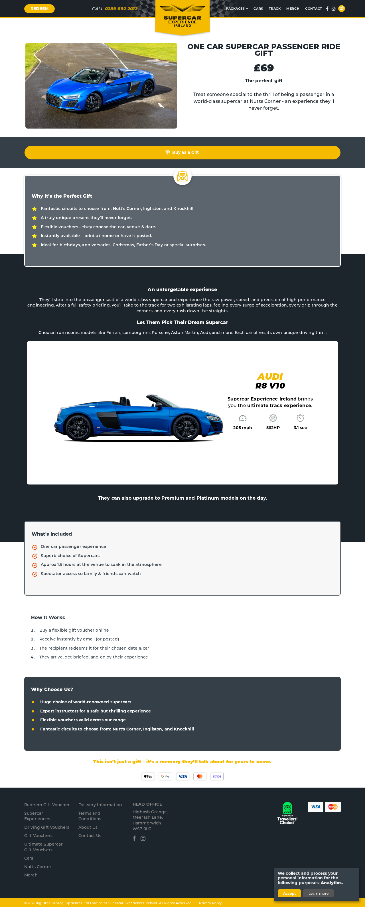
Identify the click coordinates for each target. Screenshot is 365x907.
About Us (88, 827)
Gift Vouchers (38, 835)
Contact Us (90, 835)
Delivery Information (100, 804)
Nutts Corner (37, 866)
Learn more (318, 893)
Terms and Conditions (90, 816)
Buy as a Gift (185, 152)
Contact (313, 8)
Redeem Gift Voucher (47, 804)
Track (275, 8)
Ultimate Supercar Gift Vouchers (43, 846)
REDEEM (39, 8)
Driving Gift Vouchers (46, 827)
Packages (235, 8)
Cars (258, 8)
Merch (292, 8)
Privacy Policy (210, 903)
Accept (289, 893)
